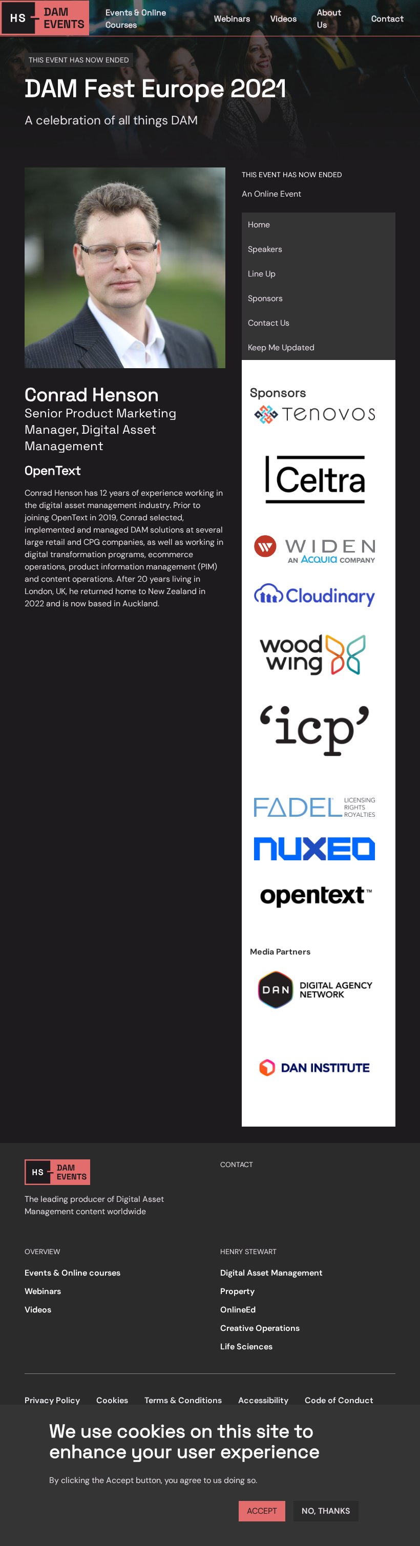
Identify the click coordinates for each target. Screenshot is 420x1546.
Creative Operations (260, 1328)
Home (259, 224)
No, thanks (326, 1511)
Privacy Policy (52, 1400)
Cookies (112, 1400)
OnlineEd (238, 1309)
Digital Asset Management (271, 1272)
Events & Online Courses (136, 18)
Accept (262, 1511)
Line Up (262, 273)
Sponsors (265, 298)
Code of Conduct (339, 1400)
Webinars (232, 18)
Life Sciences (246, 1346)
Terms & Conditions (183, 1400)
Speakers (265, 249)
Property (237, 1291)
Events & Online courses (72, 1272)
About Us (329, 18)
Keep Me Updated (281, 347)
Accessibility (263, 1400)
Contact (387, 18)
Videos (283, 18)
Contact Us (268, 322)
